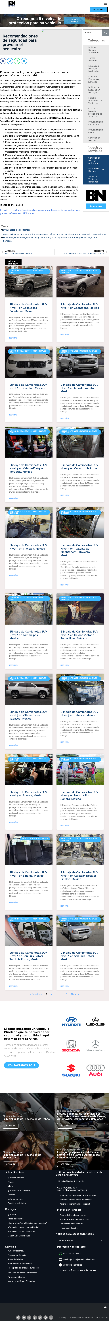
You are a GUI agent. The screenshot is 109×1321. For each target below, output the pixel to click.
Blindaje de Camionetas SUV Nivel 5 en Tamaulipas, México (28, 635)
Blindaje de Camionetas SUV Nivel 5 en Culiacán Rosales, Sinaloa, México (79, 876)
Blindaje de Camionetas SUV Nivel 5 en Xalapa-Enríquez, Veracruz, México (28, 468)
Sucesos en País (65, 1240)
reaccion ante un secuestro (78, 234)
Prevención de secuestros (95, 123)
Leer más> (13, 338)
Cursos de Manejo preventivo (73, 1215)
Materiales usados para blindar (21, 1231)
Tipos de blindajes (16, 1219)
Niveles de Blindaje (93, 169)
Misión (11, 1182)
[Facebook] (18, 1317)
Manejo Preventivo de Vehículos (95, 100)
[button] (99, 9)
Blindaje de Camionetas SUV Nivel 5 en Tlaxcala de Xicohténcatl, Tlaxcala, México (79, 550)
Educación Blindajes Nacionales (93, 69)
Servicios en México (94, 139)
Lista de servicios (16, 1199)
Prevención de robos (95, 131)
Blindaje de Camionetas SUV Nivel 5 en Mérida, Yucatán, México (79, 388)
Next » (75, 994)
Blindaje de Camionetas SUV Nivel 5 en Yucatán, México (28, 386)
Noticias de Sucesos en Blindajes (94, 90)
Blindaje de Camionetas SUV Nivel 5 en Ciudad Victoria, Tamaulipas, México (79, 635)
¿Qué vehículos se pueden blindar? (23, 1227)
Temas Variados (92, 59)
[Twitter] (24, 1317)
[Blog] (40, 1317)
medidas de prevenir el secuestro (45, 234)
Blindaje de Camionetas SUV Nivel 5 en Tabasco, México (79, 713)
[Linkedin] (51, 1317)
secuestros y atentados (38, 237)
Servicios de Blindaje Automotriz (94, 160)
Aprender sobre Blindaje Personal (75, 1204)
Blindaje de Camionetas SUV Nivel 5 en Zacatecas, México (79, 306)
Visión (10, 1186)
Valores (11, 1195)
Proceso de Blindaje (17, 1255)
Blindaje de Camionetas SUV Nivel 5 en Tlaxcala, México (28, 546)
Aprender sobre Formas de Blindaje (76, 1200)
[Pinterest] (45, 1317)
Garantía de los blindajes (19, 1236)
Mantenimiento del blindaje (20, 1264)
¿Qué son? (12, 1214)
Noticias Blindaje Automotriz (94, 50)
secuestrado (99, 234)
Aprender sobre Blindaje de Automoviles (78, 1195)
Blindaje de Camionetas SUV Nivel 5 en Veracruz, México (79, 466)
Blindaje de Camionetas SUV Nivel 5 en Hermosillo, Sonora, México (79, 795)
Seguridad (81, 237)
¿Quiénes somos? (16, 1178)
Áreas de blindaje (16, 1259)
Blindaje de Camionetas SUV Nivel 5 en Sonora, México (28, 793)
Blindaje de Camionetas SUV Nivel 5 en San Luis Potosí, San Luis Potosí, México (28, 956)
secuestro (8, 237)
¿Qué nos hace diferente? (19, 1190)
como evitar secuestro (15, 234)
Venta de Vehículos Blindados (93, 179)
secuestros (19, 237)
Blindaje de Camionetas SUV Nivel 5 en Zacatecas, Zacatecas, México (28, 308)
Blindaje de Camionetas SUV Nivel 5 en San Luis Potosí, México (79, 956)
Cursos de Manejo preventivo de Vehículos (95, 112)
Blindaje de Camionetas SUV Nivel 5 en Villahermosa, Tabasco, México (28, 715)
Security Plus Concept (63, 237)
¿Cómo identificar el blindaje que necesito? (27, 1223)
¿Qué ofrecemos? (16, 1251)
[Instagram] (29, 1317)
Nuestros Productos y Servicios (94, 79)
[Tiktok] (35, 1317)
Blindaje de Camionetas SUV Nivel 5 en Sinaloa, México (28, 874)
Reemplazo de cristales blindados (23, 1268)
